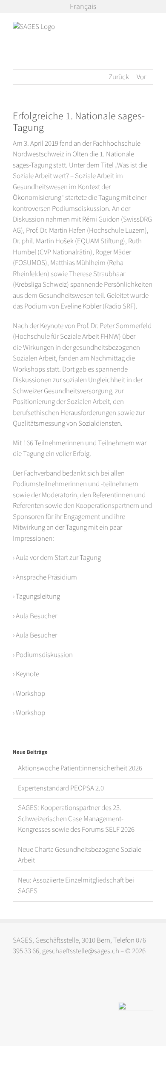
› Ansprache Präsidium (45, 577)
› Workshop (29, 694)
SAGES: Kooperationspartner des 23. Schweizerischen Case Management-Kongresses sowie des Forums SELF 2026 (76, 819)
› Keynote (26, 674)
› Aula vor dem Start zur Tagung (57, 558)
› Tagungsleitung (36, 596)
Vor (141, 77)
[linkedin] (33, 983)
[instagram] (17, 983)
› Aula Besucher (35, 616)
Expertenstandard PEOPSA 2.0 (61, 788)
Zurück (119, 77)
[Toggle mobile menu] (149, 26)
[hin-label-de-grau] (135, 1005)
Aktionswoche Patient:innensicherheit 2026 (80, 768)
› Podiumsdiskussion (43, 655)
